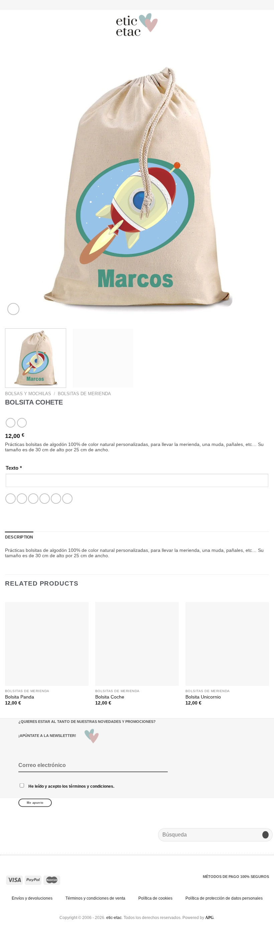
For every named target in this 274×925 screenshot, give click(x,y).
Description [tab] (19, 537)
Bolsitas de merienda (84, 393)
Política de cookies (155, 898)
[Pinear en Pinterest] (56, 498)
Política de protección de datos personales (224, 898)
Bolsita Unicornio (203, 697)
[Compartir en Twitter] (33, 498)
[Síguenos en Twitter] (140, 5)
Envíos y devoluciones (32, 898)
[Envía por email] (44, 498)
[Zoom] (13, 309)
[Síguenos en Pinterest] (146, 5)
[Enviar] (265, 834)
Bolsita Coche (109, 697)
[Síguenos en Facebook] (128, 5)
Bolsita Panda (19, 697)
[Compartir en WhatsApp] (10, 498)
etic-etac (114, 917)
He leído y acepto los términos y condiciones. (71, 786)
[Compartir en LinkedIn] (67, 498)
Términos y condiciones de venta (95, 898)
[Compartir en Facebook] (22, 498)
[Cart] (265, 24)
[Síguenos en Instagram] (134, 5)
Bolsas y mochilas (28, 393)
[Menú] (9, 24)
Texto (14, 468)
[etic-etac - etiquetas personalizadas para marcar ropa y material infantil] (137, 24)
